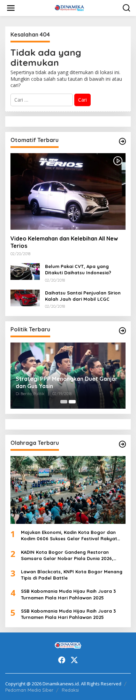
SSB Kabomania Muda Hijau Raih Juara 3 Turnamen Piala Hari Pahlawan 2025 (68, 594)
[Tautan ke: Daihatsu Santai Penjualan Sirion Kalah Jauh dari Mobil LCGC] (25, 297)
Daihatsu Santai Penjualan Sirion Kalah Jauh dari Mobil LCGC (83, 296)
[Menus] (10, 8)
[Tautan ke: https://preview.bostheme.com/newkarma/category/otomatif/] (122, 141)
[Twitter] (74, 659)
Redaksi (70, 690)
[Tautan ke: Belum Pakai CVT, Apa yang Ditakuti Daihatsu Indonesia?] (25, 271)
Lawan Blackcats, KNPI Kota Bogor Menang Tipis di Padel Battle (71, 575)
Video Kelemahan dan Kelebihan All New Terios (64, 242)
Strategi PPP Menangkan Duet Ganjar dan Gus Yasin (67, 382)
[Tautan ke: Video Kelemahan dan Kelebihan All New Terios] (68, 191)
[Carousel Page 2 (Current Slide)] (72, 401)
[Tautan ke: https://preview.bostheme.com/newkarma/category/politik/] (122, 331)
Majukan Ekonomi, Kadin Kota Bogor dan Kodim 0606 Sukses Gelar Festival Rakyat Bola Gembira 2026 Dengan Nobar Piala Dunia (69, 535)
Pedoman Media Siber (29, 690)
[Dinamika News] (69, 7)
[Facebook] (61, 659)
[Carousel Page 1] (63, 401)
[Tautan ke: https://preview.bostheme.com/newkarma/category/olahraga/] (122, 444)
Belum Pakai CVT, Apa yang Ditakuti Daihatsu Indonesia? (78, 269)
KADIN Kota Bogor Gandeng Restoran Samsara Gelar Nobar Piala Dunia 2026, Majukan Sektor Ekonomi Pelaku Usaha (67, 555)
